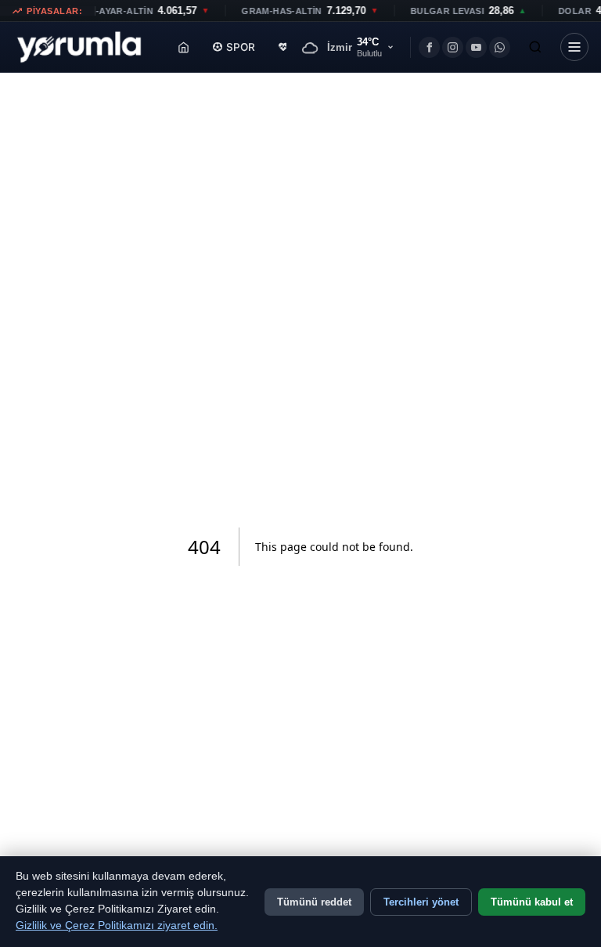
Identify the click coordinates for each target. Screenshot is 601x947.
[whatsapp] (499, 47)
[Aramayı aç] (535, 47)
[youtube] (476, 47)
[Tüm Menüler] (574, 47)
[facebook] (429, 47)
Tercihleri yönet (421, 902)
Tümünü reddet (314, 902)
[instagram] (452, 47)
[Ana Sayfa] (183, 47)
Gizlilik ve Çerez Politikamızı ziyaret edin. (117, 925)
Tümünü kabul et (532, 902)
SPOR (240, 47)
